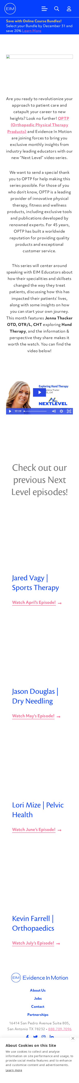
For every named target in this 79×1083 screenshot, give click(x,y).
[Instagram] (44, 1037)
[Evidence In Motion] (10, 9)
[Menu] (45, 9)
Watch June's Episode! (34, 830)
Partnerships (38, 1014)
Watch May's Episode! (33, 716)
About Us (38, 990)
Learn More (31, 30)
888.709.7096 (60, 1029)
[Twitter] (35, 1037)
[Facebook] (27, 1037)
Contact (37, 1006)
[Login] (69, 9)
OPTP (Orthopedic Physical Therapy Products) (38, 125)
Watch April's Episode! (34, 603)
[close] (72, 1038)
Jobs (38, 998)
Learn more (14, 1070)
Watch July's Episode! (33, 943)
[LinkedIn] (52, 1037)
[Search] (57, 9)
